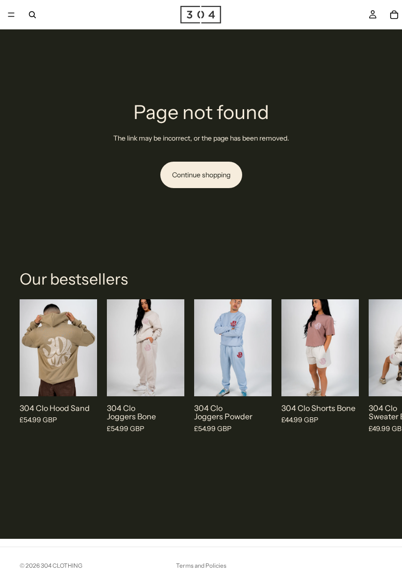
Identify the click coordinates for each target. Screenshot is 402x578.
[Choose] (82, 381)
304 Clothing (61, 565)
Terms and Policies (201, 565)
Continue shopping (201, 174)
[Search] (32, 14)
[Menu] (11, 14)
